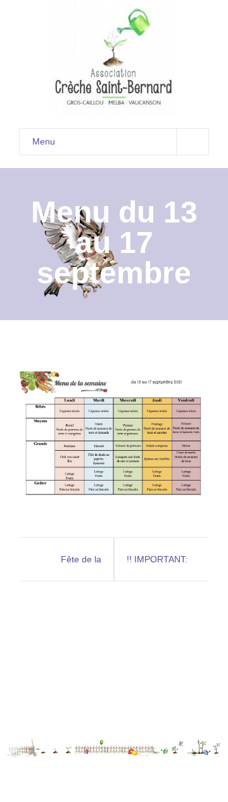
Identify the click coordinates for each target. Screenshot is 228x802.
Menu (43, 141)
